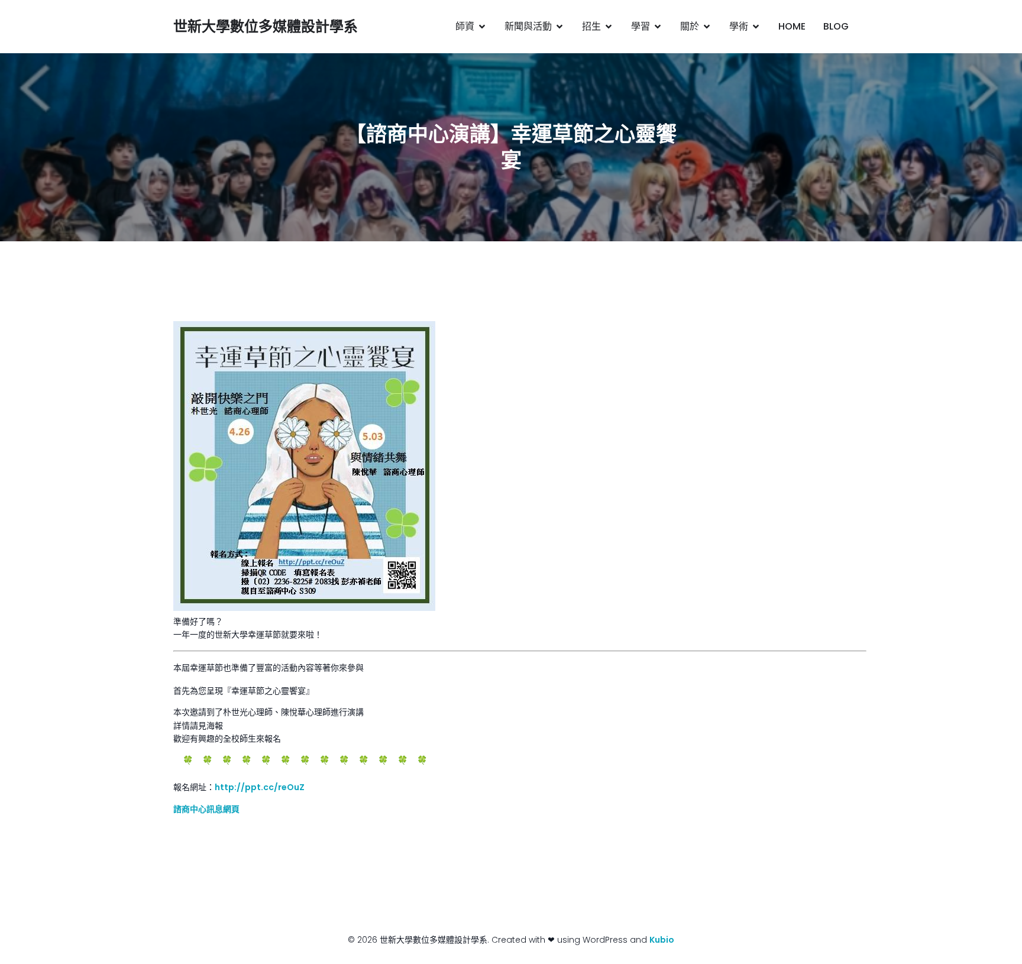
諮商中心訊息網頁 (206, 809)
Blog (836, 26)
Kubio (661, 940)
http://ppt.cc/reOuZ (260, 787)
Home (792, 26)
